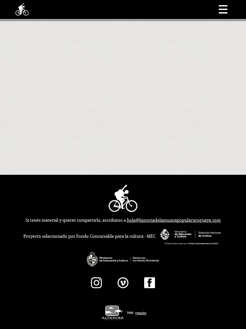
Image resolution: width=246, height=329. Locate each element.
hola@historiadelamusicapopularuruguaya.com (174, 220)
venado (140, 313)
